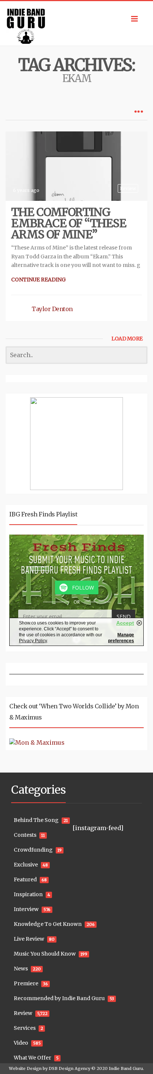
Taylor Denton (52, 309)
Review (128, 188)
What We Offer (32, 1057)
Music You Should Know (45, 953)
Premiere (26, 983)
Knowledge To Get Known (48, 924)
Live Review (29, 939)
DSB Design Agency (69, 1068)
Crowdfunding (33, 849)
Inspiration (28, 894)
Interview (26, 909)
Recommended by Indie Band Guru (59, 998)
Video (21, 1042)
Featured (25, 879)
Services (25, 1028)
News (21, 968)
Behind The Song (36, 820)
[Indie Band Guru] (76, 23)
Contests (25, 835)
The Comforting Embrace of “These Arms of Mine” (68, 223)
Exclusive (26, 864)
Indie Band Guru (126, 1068)
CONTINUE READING (38, 279)
